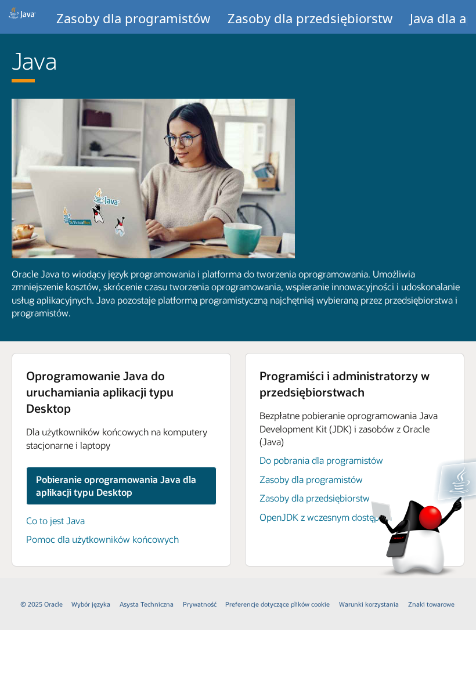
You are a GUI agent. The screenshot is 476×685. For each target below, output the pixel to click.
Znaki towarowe (431, 604)
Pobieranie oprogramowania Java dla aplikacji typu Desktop (116, 485)
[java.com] (22, 17)
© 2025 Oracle (41, 604)
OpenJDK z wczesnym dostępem (325, 517)
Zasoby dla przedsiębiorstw (310, 18)
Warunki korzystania (369, 604)
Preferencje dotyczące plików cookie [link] (277, 604)
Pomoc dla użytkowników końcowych (102, 539)
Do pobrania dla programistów (321, 460)
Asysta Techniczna (147, 604)
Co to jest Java (55, 520)
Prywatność (200, 604)
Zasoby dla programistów (133, 18)
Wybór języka (90, 604)
